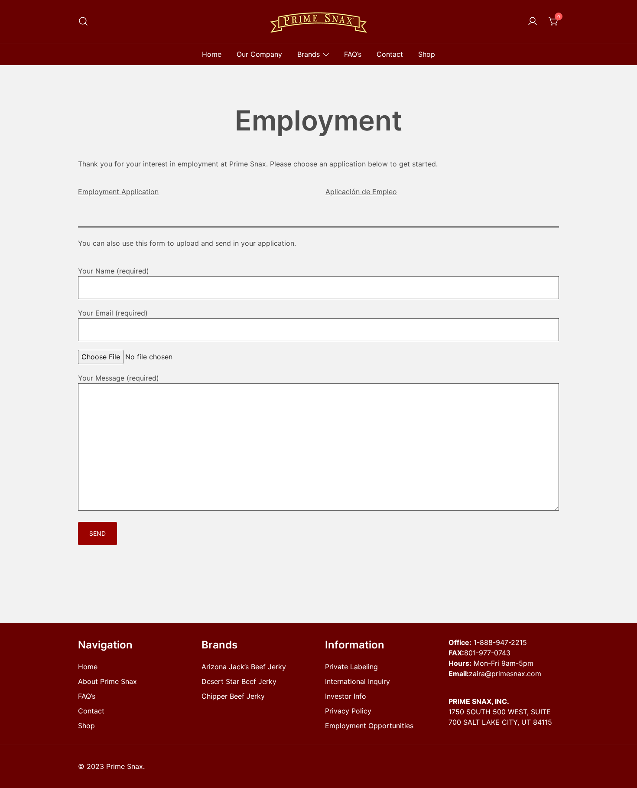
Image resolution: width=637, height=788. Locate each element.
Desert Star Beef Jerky (239, 681)
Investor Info (345, 696)
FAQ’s (352, 54)
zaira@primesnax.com (505, 673)
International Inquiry (357, 681)
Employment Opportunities (369, 725)
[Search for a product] (83, 21)
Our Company (259, 54)
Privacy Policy (348, 711)
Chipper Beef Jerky (233, 696)
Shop (426, 54)
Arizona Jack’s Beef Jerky (244, 666)
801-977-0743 (487, 652)
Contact (390, 54)
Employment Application (118, 191)
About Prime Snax (107, 681)
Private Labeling (351, 666)
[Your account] (532, 21)
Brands (308, 54)
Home (211, 54)
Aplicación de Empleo (361, 191)
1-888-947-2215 (500, 642)
